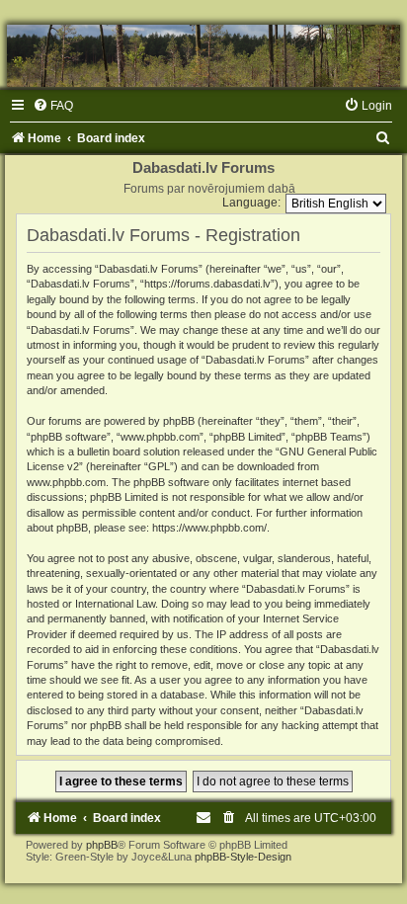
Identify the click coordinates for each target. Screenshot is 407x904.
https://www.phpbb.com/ (209, 528)
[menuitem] (53, 106)
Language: (251, 202)
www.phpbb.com (66, 482)
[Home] (203, 56)
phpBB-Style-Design (243, 857)
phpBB (102, 845)
